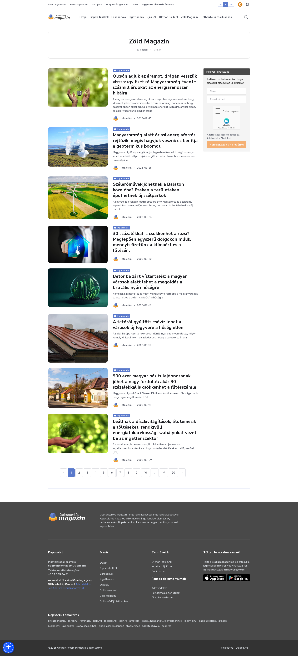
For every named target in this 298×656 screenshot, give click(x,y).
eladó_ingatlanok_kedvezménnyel (161, 620)
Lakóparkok (118, 17)
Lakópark (97, 4)
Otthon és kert (168, 17)
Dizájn (83, 17)
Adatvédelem (159, 588)
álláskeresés (133, 626)
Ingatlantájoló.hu (162, 566)
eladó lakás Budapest (111, 626)
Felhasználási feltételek (166, 592)
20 (173, 472)
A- (221, 4)
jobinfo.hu (190, 620)
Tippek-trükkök (99, 17)
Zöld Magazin (189, 17)
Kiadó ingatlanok (79, 4)
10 (145, 472)
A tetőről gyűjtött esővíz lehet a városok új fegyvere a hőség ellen (148, 324)
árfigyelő (134, 620)
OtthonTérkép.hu (162, 561)
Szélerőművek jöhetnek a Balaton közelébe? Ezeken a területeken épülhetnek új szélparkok (148, 189)
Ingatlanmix (136, 17)
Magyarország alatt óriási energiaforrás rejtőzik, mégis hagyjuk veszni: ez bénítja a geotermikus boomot (155, 140)
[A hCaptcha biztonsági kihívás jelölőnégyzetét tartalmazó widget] (226, 117)
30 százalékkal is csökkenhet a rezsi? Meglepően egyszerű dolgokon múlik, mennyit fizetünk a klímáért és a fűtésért (152, 242)
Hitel (135, 4)
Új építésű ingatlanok (117, 4)
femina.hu (85, 620)
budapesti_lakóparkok (61, 626)
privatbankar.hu (57, 620)
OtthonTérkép (65, 647)
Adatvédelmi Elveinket (219, 138)
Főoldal (144, 49)
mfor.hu (72, 620)
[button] (246, 17)
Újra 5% (151, 17)
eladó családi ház (86, 626)
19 (163, 472)
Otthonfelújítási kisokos (216, 17)
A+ (231, 4)
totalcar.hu (110, 620)
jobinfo (123, 620)
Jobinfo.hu (158, 571)
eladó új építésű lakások (212, 620)
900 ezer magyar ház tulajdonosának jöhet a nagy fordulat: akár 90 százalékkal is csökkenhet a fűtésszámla (154, 381)
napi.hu (97, 620)
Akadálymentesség (163, 597)
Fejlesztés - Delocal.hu (234, 647)
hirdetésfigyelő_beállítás (156, 626)
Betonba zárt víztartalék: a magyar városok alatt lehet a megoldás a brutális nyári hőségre (150, 282)
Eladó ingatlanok (57, 4)
